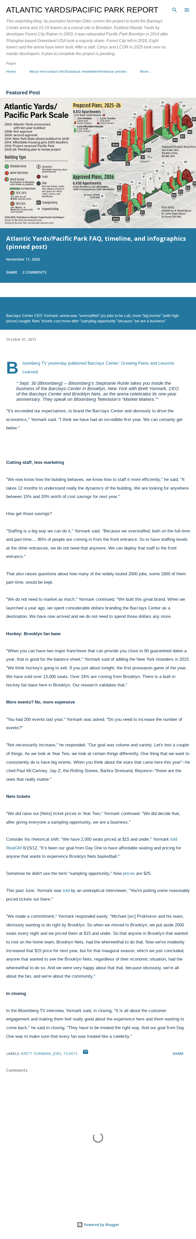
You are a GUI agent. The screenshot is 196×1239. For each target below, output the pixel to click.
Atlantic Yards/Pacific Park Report (82, 10)
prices (129, 873)
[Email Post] (85, 1053)
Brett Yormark (36, 1053)
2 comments (34, 272)
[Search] (175, 9)
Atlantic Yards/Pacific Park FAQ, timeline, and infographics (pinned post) (96, 242)
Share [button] (11, 272)
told (66, 890)
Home (11, 71)
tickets (70, 1053)
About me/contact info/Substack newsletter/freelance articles (78, 71)
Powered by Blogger (101, 1224)
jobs (57, 1053)
